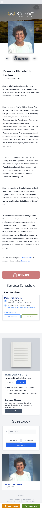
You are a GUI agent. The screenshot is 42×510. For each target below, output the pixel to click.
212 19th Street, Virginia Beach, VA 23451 (22, 307)
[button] (21, 467)
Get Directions (12, 316)
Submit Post (21, 445)
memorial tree (27, 257)
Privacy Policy (15, 501)
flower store (25, 261)
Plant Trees (30, 316)
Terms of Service (26, 501)
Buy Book (21, 382)
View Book (10, 382)
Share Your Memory (13, 411)
